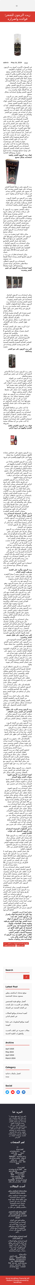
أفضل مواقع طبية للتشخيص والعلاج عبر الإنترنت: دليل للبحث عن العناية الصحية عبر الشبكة (17, 1004)
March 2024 (10, 1058)
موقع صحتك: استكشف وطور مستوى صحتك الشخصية (17, 1192)
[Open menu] (17, 6)
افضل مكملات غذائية (13, 1073)
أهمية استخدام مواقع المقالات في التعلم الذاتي (17, 1237)
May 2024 (10, 1052)
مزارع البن (18, 1265)
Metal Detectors (15, 1155)
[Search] (26, 977)
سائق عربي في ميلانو (15, 1181)
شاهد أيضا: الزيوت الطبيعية (22, 912)
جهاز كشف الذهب (14, 1153)
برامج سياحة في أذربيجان (21, 1157)
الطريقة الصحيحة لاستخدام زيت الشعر (17, 943)
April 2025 (10, 1049)
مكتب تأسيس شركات (13, 1256)
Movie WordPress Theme (15, 1278)
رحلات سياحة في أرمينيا (23, 1255)
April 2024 (10, 1055)
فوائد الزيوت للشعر (9, 945)
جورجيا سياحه (13, 1161)
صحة (26, 62)
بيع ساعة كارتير (22, 1263)
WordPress (18, 1282)
